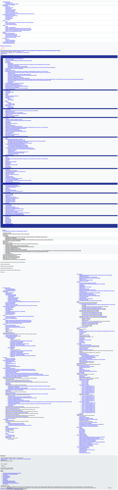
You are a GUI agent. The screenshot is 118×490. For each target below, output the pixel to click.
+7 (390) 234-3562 (19, 458)
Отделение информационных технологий (16, 424)
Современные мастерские (11, 336)
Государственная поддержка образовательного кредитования (92, 359)
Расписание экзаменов (84, 347)
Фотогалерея (82, 341)
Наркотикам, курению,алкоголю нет (86, 361)
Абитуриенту (82, 376)
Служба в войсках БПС (81, 363)
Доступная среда (11, 404)
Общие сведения (11, 395)
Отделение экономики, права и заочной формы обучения (19, 425)
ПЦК (6, 433)
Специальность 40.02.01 (84, 401)
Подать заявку (11, 432)
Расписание (81, 338)
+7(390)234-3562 (18, 52)
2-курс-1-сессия (85, 381)
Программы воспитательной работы (86, 366)
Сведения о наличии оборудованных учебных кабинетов (19, 396)
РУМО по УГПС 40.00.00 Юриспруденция (14, 323)
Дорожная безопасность (11, 363)
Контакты (5, 357)
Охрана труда (8, 362)
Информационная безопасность (9, 481)
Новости (12, 338)
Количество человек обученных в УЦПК (90, 323)
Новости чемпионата (83, 436)
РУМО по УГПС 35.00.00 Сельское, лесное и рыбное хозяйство (18, 322)
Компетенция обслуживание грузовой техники (88, 443)
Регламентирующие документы (17, 341)
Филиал (78, 281)
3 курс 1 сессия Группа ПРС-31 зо (88, 408)
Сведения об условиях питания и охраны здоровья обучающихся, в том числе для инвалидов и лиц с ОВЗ (29, 403)
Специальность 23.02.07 (84, 384)
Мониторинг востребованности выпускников (88, 419)
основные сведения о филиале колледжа (87, 282)
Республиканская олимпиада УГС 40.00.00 (90, 355)
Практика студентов (83, 348)
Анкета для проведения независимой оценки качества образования (20, 316)
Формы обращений (9, 292)
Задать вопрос (11, 438)
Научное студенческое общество (86, 349)
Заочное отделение (83, 375)
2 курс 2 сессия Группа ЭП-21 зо (88, 398)
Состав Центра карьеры (84, 417)
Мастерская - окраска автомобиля (17, 344)
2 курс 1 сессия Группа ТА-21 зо (88, 387)
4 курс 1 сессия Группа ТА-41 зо (88, 391)
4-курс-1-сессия (85, 383)
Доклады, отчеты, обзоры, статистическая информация (17, 376)
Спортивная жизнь (83, 353)
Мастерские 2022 (11, 347)
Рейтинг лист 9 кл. (83, 278)
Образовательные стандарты (85, 286)
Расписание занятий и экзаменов (86, 379)
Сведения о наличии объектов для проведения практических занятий (22, 397)
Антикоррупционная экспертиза (12, 371)
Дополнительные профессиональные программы (92, 314)
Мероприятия (82, 337)
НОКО (4, 315)
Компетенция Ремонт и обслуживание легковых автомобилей (92, 441)
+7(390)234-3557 (26, 52)
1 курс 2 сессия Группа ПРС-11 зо (88, 403)
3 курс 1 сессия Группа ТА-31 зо (88, 389)
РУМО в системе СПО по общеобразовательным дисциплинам (18, 320)
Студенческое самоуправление (85, 358)
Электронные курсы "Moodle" (9, 290)
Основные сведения (10, 379)
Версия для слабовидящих (5, 45)
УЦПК (78, 301)
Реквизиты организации (10, 359)
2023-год (7, 328)
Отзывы (7, 434)
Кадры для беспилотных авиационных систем (88, 426)
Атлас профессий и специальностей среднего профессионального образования (95, 275)
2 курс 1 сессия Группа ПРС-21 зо (88, 404)
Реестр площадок (83, 450)
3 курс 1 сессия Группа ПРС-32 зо (88, 409)
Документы (8, 383)
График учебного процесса (84, 377)
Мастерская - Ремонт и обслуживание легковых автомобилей (23, 345)
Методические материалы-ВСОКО (13, 326)
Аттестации (81, 372)
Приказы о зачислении (83, 280)
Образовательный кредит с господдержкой (88, 277)
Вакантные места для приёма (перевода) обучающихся (17, 412)
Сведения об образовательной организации (12, 377)
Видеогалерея (82, 342)
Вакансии (7, 431)
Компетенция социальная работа (86, 445)
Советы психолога (83, 360)
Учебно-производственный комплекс (13, 335)
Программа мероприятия (11, 289)
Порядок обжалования (12, 299)
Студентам (79, 343)
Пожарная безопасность (11, 361)
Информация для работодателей (86, 418)
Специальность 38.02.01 (84, 393)
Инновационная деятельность (9, 306)
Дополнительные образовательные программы (89, 310)
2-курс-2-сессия (85, 382)
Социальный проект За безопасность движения (15, 311)
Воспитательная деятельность (83, 365)
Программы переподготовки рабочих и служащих (92, 307)
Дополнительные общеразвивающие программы (92, 312)
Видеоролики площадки (10, 313)
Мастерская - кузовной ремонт (17, 342)
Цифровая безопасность (11, 365)
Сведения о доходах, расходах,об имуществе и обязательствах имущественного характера (24, 374)
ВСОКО (4, 324)
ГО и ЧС (7, 364)
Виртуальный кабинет (10, 288)
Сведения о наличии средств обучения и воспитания (19, 400)
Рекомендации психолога (84, 367)
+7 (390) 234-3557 (27, 458)
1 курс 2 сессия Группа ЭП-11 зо (88, 396)
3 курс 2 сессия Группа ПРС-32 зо (88, 411)
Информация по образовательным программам (18, 387)
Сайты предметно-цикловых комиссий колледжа (89, 345)
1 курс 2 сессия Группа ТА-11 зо (88, 386)
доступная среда (82, 297)
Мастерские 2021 (11, 337)
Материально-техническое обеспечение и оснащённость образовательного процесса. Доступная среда (27, 393)
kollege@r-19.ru (3, 53)
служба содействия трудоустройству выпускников (89, 295)
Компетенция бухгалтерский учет (86, 444)
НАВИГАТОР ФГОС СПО (84, 276)
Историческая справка (10, 436)
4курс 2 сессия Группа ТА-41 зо (88, 392)
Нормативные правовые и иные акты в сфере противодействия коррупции (21, 370)
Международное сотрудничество (12, 414)
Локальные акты (85, 320)
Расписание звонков (10, 420)
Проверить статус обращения (14, 300)
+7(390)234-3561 (11, 52)
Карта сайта (5, 483)
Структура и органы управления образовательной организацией (19, 381)
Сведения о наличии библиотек (14, 398)
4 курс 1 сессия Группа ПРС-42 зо (88, 412)
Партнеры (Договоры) (83, 420)
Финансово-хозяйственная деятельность (14, 410)
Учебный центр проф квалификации (10, 474)
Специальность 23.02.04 (84, 380)
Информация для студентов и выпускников (88, 425)
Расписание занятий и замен (85, 344)
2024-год (7, 329)
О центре (81, 330)
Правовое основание (86, 318)
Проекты (81, 351)
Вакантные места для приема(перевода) (87, 294)
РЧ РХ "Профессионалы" (82, 435)
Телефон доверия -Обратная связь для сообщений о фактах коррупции (20, 369)
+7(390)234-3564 (3, 52)
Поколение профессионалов (9, 332)
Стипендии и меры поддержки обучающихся (15, 406)
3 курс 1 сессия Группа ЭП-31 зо (88, 399)
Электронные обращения (11, 294)
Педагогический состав (10, 392)
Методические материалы (11, 372)
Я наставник (8, 310)
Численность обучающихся (13, 386)
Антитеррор (8, 367)
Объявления (82, 369)
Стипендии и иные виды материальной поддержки (89, 292)
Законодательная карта (10, 418)
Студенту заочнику (81, 373)
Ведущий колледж (9, 309)
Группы (7, 426)
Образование (82, 285)
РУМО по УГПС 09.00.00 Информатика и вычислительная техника (19, 321)
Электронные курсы (83, 327)
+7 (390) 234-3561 (11, 458)
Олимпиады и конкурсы (84, 354)
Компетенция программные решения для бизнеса (89, 437)
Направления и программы (84, 335)
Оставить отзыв (11, 435)
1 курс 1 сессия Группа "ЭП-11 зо (88, 395)
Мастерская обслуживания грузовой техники (20, 343)
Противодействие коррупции (9, 368)
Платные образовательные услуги (12, 408)
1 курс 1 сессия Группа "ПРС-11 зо (88, 402)
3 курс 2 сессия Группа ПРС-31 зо (88, 410)
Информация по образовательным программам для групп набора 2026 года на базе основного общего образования (32, 388)
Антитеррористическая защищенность (11, 482)
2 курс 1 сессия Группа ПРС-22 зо (88, 405)
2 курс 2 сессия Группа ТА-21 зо (88, 388)
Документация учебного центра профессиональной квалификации (93, 316)
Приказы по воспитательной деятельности (88, 371)
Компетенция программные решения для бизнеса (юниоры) (91, 438)
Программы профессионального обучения (88, 303)
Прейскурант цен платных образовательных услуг (92, 322)
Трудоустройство (6, 477)
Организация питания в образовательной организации (17, 416)
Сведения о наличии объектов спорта (15, 399)
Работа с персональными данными (13, 366)
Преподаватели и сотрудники (85, 339)
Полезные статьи (82, 434)
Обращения (5, 291)
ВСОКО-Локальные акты (11, 325)
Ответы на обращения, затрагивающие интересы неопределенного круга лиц (24, 301)
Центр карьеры (80, 414)
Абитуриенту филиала (83, 299)
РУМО (4, 319)
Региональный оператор (84, 447)
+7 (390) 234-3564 (4, 458)
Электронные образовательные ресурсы (87, 357)
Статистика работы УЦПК (87, 325)
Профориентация (6, 287)
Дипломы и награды (10, 429)
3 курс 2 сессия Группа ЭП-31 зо (88, 400)
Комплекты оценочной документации (87, 449)
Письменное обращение (13, 298)
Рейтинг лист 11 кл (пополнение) (86, 279)
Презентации (82, 433)
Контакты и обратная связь (85, 452)
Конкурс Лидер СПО (10, 314)
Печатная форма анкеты (11, 317)
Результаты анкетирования (11, 318)
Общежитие (10, 405)
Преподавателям (6, 476)
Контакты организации (10, 358)
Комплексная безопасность (8, 360)
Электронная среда (10, 307)
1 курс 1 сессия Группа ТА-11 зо (88, 385)
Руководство (8, 390)
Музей (7, 427)
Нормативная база (83, 448)
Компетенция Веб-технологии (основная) (87, 439)
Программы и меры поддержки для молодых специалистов (91, 424)
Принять (109, 487)
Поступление (79, 274)
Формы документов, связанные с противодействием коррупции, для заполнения (22, 373)
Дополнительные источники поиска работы (88, 422)
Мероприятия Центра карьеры (85, 423)
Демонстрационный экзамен (83, 446)
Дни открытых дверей (83, 296)
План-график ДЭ (82, 451)
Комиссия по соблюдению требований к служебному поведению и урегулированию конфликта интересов (27, 375)
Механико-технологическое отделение (16, 423)
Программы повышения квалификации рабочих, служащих (94, 308)
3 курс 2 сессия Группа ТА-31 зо (88, 390)
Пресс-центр (79, 427)
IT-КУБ (78, 328)
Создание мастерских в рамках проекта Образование (21, 340)
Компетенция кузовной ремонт (85, 442)
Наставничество (9, 308)
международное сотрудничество (86, 298)
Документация (82, 416)
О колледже (5, 419)
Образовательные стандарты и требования (14, 389)
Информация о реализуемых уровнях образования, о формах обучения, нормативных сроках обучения (29, 385)
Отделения (8, 422)
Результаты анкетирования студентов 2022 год (15, 327)
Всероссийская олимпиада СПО (88, 356)
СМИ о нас (13, 346)
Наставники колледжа (10, 312)
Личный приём (9, 293)
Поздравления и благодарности (12, 428)
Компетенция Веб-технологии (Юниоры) (87, 440)
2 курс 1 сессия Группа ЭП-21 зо (88, 397)
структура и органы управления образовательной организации (92, 283)
